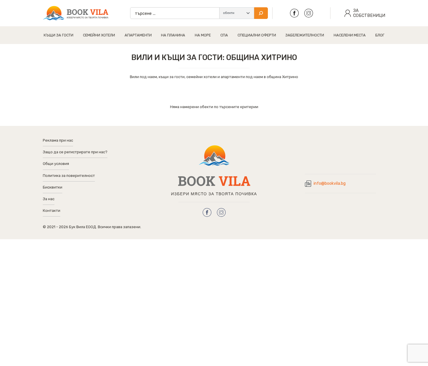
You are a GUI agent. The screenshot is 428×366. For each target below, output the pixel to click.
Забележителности (304, 35)
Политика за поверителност (69, 175)
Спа (224, 35)
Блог (379, 35)
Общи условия (56, 163)
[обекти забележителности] (237, 13)
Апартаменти (138, 35)
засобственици (369, 13)
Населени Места (350, 35)
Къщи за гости (58, 35)
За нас (48, 199)
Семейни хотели (99, 35)
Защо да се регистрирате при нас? (75, 152)
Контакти (51, 210)
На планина (173, 35)
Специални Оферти (257, 35)
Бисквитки (52, 187)
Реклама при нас (58, 140)
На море (203, 35)
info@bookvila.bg (330, 183)
